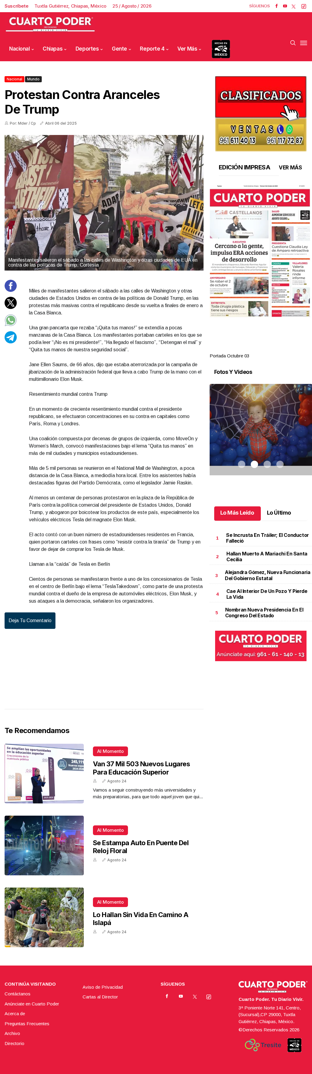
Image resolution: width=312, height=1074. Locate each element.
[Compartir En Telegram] (11, 342)
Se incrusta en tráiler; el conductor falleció (267, 538)
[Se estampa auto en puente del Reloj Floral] (44, 845)
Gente (119, 49)
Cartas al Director (100, 996)
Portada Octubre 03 (229, 355)
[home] (50, 25)
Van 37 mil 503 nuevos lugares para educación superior (141, 768)
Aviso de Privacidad (103, 987)
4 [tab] (280, 348)
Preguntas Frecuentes (27, 1023)
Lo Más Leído (237, 512)
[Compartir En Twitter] (11, 307)
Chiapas (52, 49)
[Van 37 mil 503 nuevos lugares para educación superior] (44, 773)
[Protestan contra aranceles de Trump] (104, 203)
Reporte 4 (152, 49)
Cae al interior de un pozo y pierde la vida (266, 594)
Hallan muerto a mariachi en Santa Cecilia (266, 556)
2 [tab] (254, 348)
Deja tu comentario (30, 620)
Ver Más (187, 49)
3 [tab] (267, 348)
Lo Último (279, 512)
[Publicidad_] (261, 112)
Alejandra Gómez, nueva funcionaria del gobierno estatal (267, 575)
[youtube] (285, 6)
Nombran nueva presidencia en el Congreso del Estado (264, 613)
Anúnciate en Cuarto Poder (32, 1003)
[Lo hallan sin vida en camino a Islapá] (44, 917)
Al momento (110, 751)
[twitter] (294, 6)
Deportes (87, 49)
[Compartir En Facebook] (11, 290)
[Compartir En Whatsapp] (11, 325)
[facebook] (276, 6)
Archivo (12, 1033)
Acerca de (15, 1013)
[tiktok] (303, 6)
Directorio (14, 1043)
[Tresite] (263, 1045)
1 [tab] (241, 348)
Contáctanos (17, 993)
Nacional (19, 49)
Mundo (33, 79)
